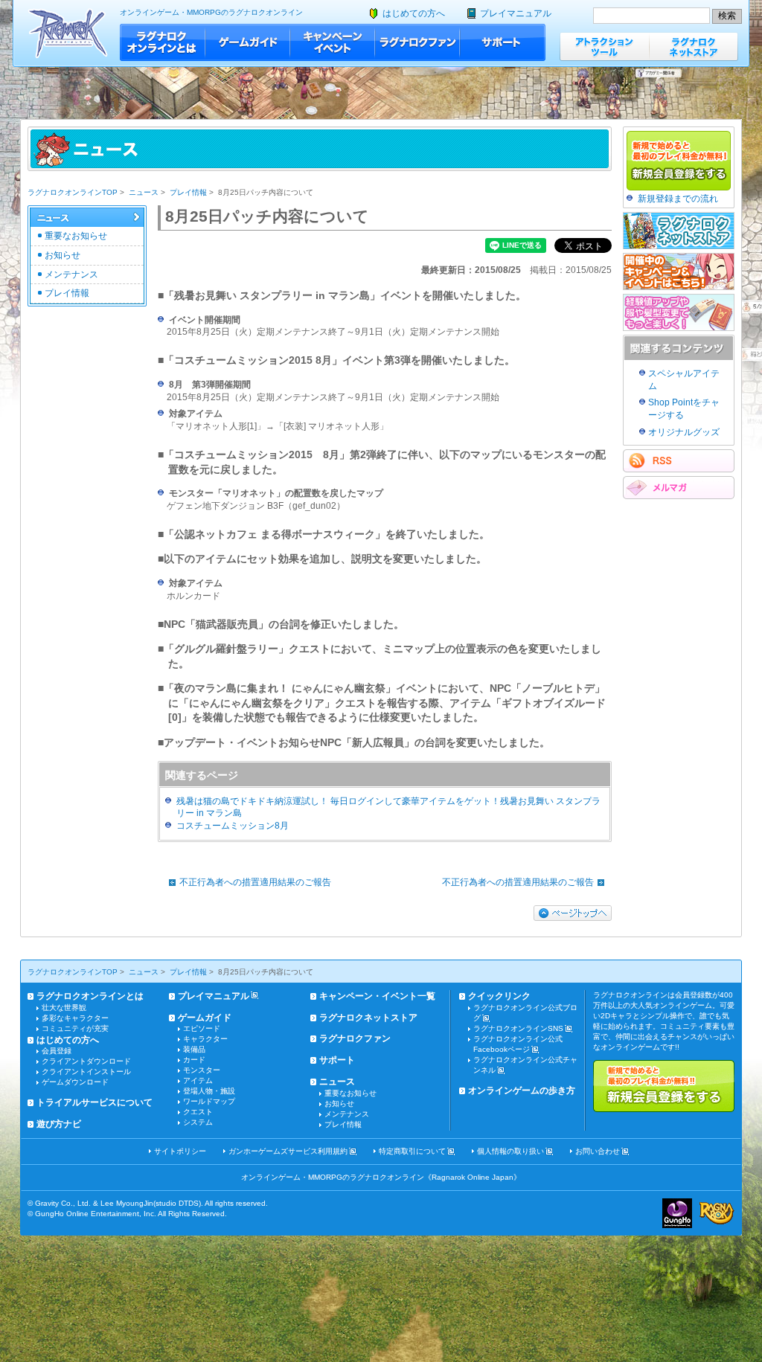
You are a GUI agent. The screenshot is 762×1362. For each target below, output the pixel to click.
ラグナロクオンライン (68, 33)
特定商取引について (412, 1151)
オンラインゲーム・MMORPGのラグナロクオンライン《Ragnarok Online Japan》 (381, 1177)
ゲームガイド (247, 42)
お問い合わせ (597, 1151)
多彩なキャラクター (75, 1018)
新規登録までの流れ (678, 198)
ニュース (144, 192)
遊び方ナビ (58, 1124)
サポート (502, 42)
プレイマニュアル (515, 13)
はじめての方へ (413, 13)
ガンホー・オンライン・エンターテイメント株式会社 (677, 1213)
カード (194, 1060)
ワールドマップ (209, 1101)
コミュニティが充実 (75, 1028)
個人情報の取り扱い (510, 1151)
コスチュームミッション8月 (232, 825)
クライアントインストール (86, 1071)
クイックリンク (499, 996)
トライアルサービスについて (94, 1102)
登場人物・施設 (209, 1091)
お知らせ (62, 255)
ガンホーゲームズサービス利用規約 (288, 1151)
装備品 (194, 1049)
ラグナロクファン (417, 42)
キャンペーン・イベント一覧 (377, 996)
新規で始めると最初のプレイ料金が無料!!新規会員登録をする (663, 1086)
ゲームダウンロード (75, 1082)
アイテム (198, 1080)
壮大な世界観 (64, 1007)
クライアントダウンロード (86, 1061)
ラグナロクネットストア (693, 46)
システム (198, 1122)
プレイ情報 (188, 192)
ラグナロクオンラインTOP (73, 192)
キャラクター (205, 1039)
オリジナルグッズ (684, 432)
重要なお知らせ (76, 236)
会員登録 (56, 1051)
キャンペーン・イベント (332, 42)
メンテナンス (71, 274)
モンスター (201, 1070)
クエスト (198, 1112)
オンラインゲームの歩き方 (521, 1090)
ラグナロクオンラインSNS (518, 1028)
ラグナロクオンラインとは (162, 42)
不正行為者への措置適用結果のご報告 (255, 882)
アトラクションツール (604, 46)
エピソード (201, 1028)
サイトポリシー (180, 1151)
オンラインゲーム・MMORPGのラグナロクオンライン (211, 12)
